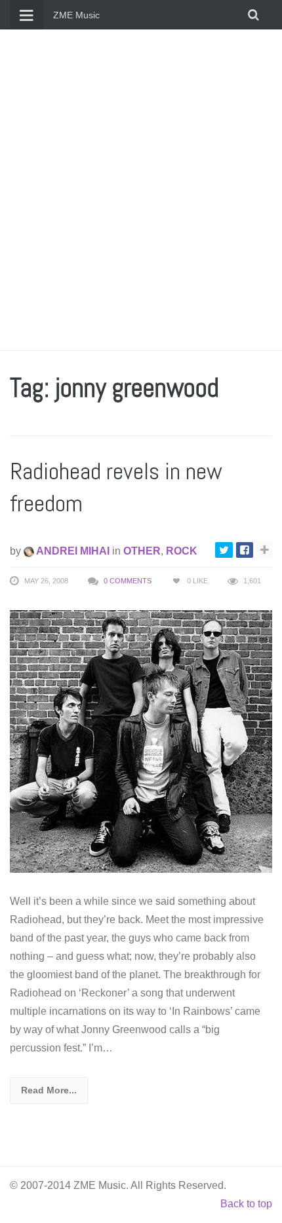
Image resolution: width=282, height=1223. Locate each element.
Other (142, 551)
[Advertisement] (141, 190)
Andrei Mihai (72, 551)
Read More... (49, 1090)
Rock (181, 551)
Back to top (246, 1203)
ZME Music (76, 15)
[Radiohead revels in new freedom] (141, 740)
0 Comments (127, 581)
